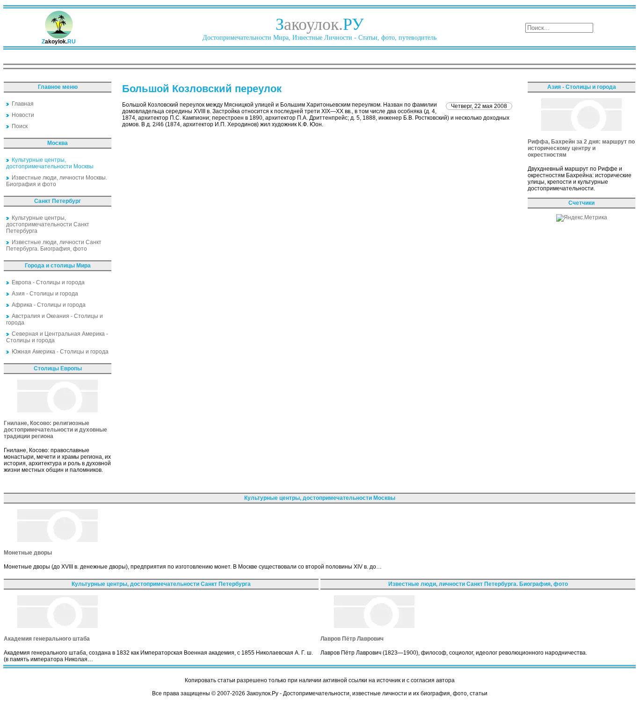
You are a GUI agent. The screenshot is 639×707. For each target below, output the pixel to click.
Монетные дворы (28, 552)
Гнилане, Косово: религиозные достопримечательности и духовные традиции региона (55, 430)
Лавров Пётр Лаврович (352, 638)
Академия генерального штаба (47, 638)
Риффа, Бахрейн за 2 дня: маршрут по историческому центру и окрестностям (581, 148)
